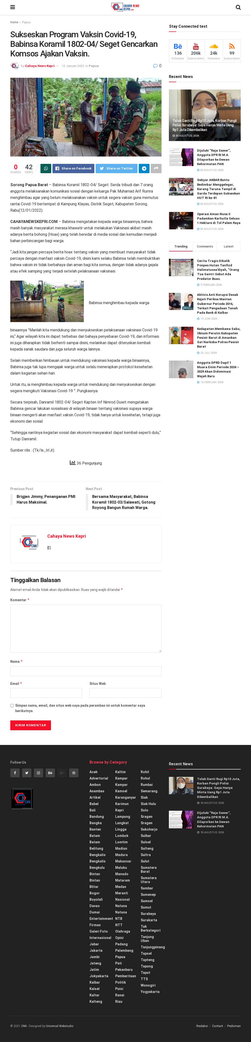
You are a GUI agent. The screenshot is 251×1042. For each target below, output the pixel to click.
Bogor (94, 893)
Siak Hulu (148, 804)
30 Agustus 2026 (187, 135)
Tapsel (146, 953)
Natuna (121, 906)
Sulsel (146, 842)
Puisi (119, 989)
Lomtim (121, 842)
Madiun (121, 848)
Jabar (94, 944)
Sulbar (146, 836)
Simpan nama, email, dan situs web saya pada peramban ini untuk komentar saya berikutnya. (80, 708)
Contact (217, 1026)
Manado (121, 874)
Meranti (121, 893)
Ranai (119, 995)
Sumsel (147, 901)
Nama (16, 661)
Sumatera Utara (149, 880)
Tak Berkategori (151, 928)
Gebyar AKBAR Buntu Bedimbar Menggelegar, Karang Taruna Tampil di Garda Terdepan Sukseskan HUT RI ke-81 (218, 189)
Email (16, 683)
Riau (118, 1001)
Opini (119, 938)
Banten (95, 829)
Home (14, 22)
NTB (118, 919)
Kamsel (121, 791)
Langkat (122, 823)
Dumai (94, 912)
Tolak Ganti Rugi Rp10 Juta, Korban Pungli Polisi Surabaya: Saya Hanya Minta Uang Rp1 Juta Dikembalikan (205, 125)
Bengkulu (97, 868)
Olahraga (122, 931)
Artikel (94, 797)
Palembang (124, 950)
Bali (92, 810)
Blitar (94, 887)
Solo (144, 810)
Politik (120, 982)
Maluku (121, 868)
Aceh (93, 772)
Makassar (123, 861)
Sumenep (148, 895)
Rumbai (147, 785)
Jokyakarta (98, 976)
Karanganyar (125, 797)
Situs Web (97, 684)
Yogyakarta (150, 992)
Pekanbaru (124, 970)
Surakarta (149, 920)
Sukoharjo (149, 829)
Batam (94, 836)
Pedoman (234, 1026)
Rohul (145, 778)
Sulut (145, 861)
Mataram (122, 880)
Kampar (121, 778)
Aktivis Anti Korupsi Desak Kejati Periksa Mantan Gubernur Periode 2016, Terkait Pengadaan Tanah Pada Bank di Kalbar (217, 303)
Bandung (96, 817)
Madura (121, 855)
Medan (120, 887)
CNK (24, 1026)
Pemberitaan (125, 976)
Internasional (100, 938)
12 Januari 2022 (73, 66)
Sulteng (147, 848)
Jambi (94, 957)
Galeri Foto (98, 931)
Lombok (121, 836)
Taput (145, 973)
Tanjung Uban (147, 939)
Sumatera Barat (149, 869)
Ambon (95, 785)
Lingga (120, 829)
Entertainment (101, 919)
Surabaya (148, 914)
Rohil (145, 772)
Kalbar (94, 982)
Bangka (95, 823)
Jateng (95, 963)
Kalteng (95, 1001)
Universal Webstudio (59, 1026)
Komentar (20, 600)
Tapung (147, 966)
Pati (118, 963)
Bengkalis (97, 855)
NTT (119, 925)
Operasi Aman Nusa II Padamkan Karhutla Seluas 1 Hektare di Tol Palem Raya (218, 218)
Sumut (146, 907)
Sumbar (147, 888)
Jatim (94, 970)
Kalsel (94, 989)
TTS (144, 979)
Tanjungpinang (153, 947)
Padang (121, 944)
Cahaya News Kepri (40, 66)
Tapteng (147, 960)
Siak (144, 797)
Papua (26, 22)
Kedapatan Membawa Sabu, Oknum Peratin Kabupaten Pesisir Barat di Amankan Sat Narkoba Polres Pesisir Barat (218, 338)
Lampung (122, 817)
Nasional (122, 899)
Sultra (146, 855)
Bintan (94, 874)
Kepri (119, 810)
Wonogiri (148, 985)
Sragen (146, 817)
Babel (94, 804)
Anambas (96, 791)
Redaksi (202, 1026)
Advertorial (98, 778)
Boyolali (96, 899)
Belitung (96, 848)
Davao (94, 906)
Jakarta (95, 950)
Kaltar (94, 995)
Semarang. (149, 791)
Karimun (122, 804)
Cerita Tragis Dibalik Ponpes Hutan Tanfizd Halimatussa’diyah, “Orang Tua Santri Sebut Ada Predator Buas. (218, 270)
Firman (95, 925)
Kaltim (120, 772)
